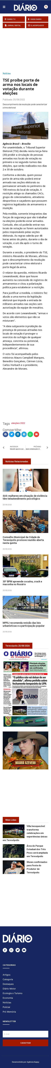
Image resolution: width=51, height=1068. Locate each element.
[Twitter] (18, 950)
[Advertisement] (27, 49)
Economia (8, 997)
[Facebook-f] (5, 950)
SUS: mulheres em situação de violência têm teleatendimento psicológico (25, 497)
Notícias (7, 73)
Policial (6, 1007)
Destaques (8, 984)
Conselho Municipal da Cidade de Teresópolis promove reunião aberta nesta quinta (23, 540)
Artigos (6, 974)
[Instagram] (11, 950)
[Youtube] (24, 950)
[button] (46, 7)
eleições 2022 (18, 423)
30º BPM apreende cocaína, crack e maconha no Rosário (22, 583)
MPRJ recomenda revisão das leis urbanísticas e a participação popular (24, 624)
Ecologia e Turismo (12, 993)
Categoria (8, 979)
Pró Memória (9, 1011)
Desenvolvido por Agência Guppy (25, 1062)
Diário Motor (9, 988)
